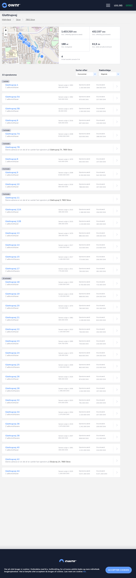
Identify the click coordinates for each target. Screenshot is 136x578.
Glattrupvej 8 (11, 159)
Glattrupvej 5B (12, 108)
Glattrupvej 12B (13, 221)
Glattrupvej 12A (13, 209)
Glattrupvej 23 (12, 341)
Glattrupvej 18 (12, 282)
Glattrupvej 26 (12, 376)
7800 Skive (30, 19)
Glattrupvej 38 (12, 435)
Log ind (118, 5)
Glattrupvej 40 (12, 447)
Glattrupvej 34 (12, 412)
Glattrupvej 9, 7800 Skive (60, 200)
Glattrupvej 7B (12, 147)
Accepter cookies (118, 570)
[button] (108, 5)
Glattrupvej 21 (12, 317)
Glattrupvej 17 (12, 268)
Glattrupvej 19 (12, 293)
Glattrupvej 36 (12, 423)
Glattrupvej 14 (12, 245)
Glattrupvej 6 (11, 120)
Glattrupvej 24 (12, 352)
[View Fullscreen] (6, 40)
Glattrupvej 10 (12, 184)
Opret (129, 5)
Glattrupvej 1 (11, 85)
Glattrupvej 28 (12, 388)
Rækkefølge (105, 70)
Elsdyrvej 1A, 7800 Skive (60, 461)
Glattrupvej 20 (12, 305)
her (84, 571)
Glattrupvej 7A (12, 133)
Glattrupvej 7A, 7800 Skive (61, 149)
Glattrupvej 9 (11, 172)
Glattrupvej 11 (12, 197)
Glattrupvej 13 (12, 233)
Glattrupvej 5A (12, 96)
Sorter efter (81, 70)
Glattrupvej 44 (12, 471)
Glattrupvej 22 (12, 329)
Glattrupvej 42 (12, 459)
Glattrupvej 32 (12, 400)
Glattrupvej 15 (12, 256)
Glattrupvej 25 (12, 364)
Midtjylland (6, 19)
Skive (18, 19)
